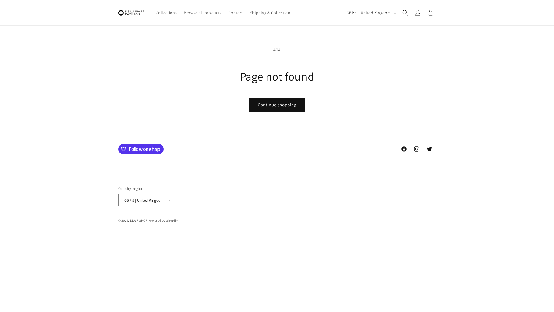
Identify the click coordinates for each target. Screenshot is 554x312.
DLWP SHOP (138, 220)
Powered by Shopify (163, 220)
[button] (405, 12)
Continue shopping (277, 104)
